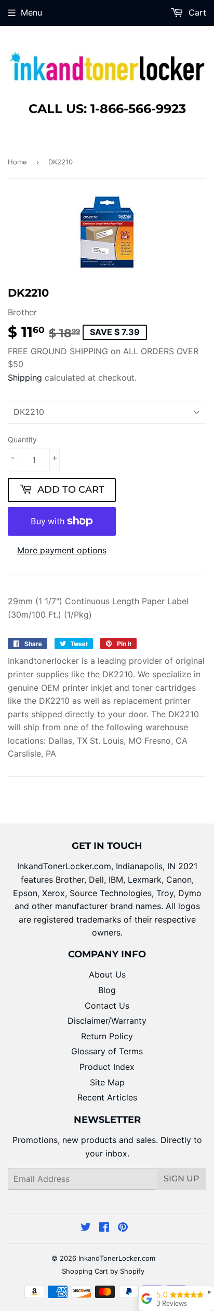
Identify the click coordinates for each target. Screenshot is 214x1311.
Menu (31, 12)
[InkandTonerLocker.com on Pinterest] (122, 1228)
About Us (107, 974)
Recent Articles (107, 1097)
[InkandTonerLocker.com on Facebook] (104, 1228)
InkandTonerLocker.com (116, 1258)
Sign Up (181, 1178)
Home (17, 162)
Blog (107, 990)
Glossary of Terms (107, 1051)
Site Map (107, 1082)
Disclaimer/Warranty (107, 1020)
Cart (196, 12)
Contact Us (107, 1005)
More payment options (61, 550)
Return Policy (107, 1036)
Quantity (22, 439)
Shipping (25, 377)
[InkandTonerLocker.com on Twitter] (86, 1228)
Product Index (107, 1067)
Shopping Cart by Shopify (103, 1271)
